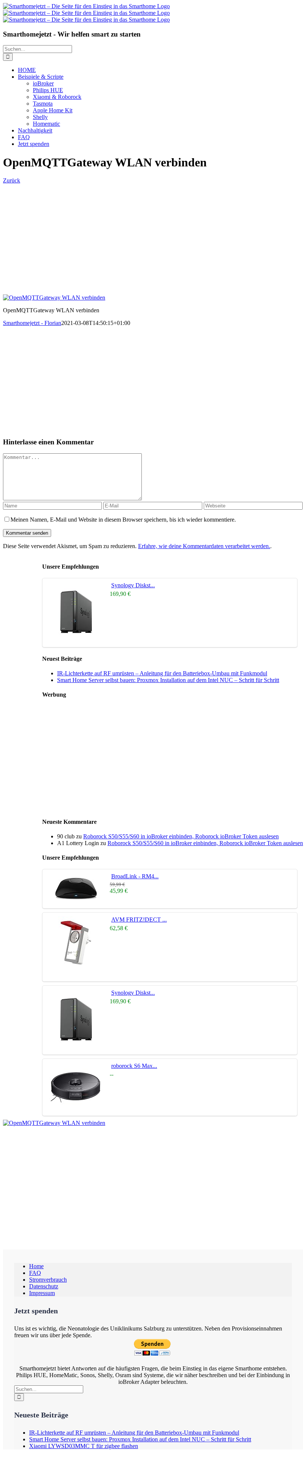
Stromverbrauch (48, 1279)
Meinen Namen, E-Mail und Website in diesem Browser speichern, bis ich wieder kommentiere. (123, 519)
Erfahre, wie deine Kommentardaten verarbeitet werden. (204, 546)
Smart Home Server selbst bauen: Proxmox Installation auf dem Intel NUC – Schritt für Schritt (168, 680)
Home (36, 1266)
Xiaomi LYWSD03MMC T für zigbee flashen (83, 1446)
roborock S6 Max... (134, 1066)
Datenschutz (43, 1286)
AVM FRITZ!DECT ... (139, 919)
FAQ (35, 1273)
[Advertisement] (153, 236)
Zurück (11, 180)
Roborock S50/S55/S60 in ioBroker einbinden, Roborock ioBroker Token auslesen (181, 836)
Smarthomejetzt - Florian (32, 323)
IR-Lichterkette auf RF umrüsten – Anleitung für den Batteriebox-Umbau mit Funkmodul (162, 673)
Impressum (42, 1293)
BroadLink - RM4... (135, 876)
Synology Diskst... (133, 585)
